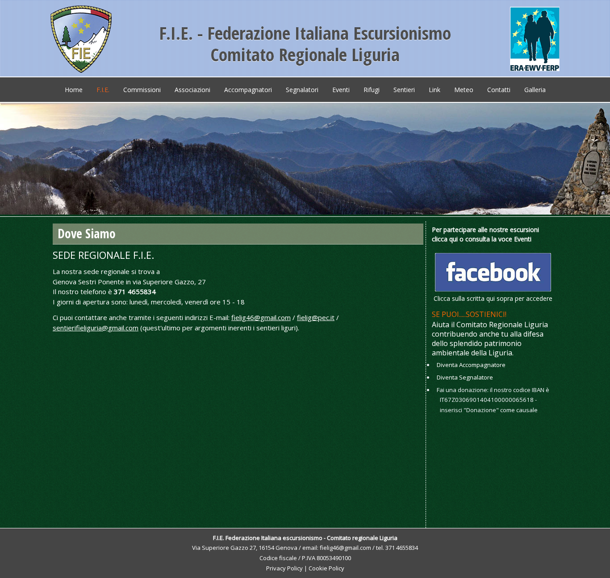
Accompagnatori (248, 89)
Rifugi (371, 89)
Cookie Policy (326, 568)
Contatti (498, 89)
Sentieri (404, 89)
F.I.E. (102, 89)
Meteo (463, 89)
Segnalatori (302, 89)
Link (434, 89)
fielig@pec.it (315, 317)
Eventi (341, 89)
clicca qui (445, 239)
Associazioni (192, 89)
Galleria (535, 89)
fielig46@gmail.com (261, 317)
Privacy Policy (284, 568)
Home (74, 89)
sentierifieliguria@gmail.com (95, 327)
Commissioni (142, 89)
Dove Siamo (87, 233)
